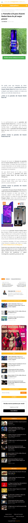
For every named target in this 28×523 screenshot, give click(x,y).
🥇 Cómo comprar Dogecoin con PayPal (17, 489)
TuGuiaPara (14, 5)
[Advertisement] (14, 74)
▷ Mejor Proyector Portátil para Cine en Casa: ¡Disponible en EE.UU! (17, 364)
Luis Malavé (4, 21)
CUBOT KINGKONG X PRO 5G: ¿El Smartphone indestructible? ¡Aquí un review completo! (16, 305)
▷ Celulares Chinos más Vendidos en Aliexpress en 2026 (16, 317)
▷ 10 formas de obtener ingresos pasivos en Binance (17, 422)
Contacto (14, 518)
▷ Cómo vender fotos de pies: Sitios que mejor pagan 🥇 (17, 472)
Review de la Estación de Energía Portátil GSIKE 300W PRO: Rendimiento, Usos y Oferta (17, 382)
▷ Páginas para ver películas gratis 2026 (17, 440)
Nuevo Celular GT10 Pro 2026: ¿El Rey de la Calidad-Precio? (17, 312)
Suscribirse (14, 410)
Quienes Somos (8, 514)
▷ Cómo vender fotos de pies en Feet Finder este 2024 (16, 478)
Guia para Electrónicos (9, 9)
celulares (8, 279)
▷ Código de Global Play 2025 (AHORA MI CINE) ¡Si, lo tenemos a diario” (17, 484)
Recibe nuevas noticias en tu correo (14, 57)
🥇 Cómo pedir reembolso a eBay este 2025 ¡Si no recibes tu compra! (16, 495)
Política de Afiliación (20, 516)
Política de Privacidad (18, 514)
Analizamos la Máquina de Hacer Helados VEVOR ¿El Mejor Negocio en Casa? (16, 460)
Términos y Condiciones (9, 516)
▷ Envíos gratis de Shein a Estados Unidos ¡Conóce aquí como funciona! (16, 370)
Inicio (2, 9)
